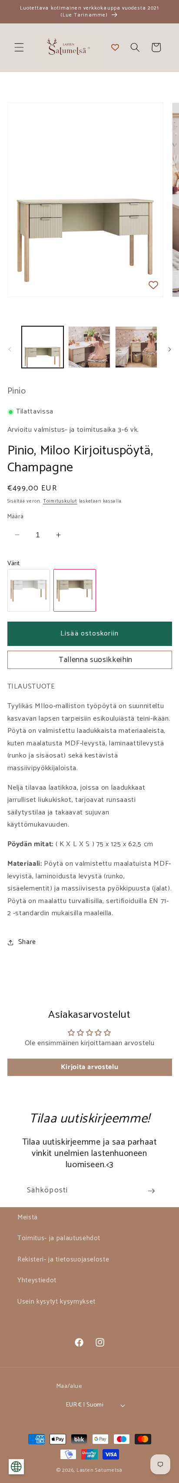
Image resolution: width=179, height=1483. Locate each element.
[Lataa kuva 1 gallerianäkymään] (43, 347)
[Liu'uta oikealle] (169, 349)
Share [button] (27, 942)
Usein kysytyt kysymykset (56, 1301)
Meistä (27, 1217)
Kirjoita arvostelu (90, 1067)
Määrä (15, 516)
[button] (19, 47)
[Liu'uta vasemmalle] (9, 349)
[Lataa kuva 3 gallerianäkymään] (136, 347)
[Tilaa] (151, 1191)
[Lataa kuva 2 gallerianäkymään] (89, 347)
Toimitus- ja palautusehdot (58, 1238)
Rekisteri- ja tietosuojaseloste (63, 1259)
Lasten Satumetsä (99, 1470)
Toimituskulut (60, 501)
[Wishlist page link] (115, 47)
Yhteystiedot (36, 1280)
